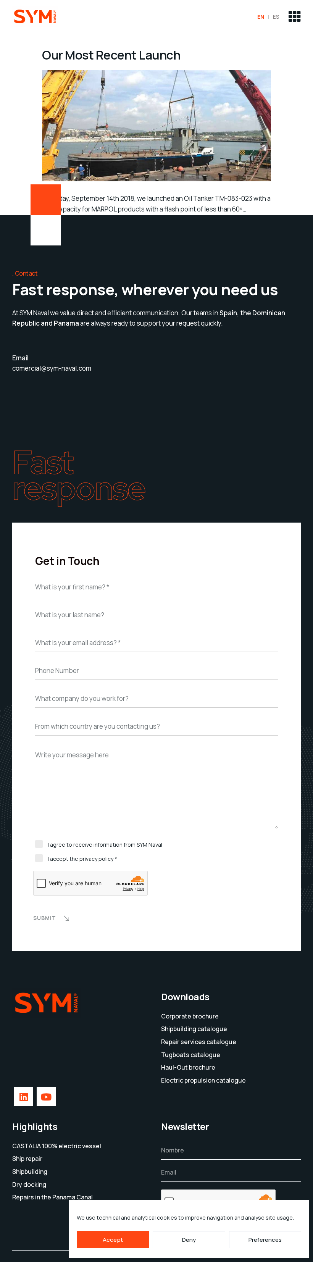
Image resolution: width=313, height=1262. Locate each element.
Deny (189, 1240)
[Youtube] (46, 1096)
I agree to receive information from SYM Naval (105, 844)
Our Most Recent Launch (111, 55)
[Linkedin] (23, 1096)
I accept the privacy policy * (82, 858)
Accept (113, 1240)
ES (276, 16)
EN (260, 16)
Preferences (265, 1240)
